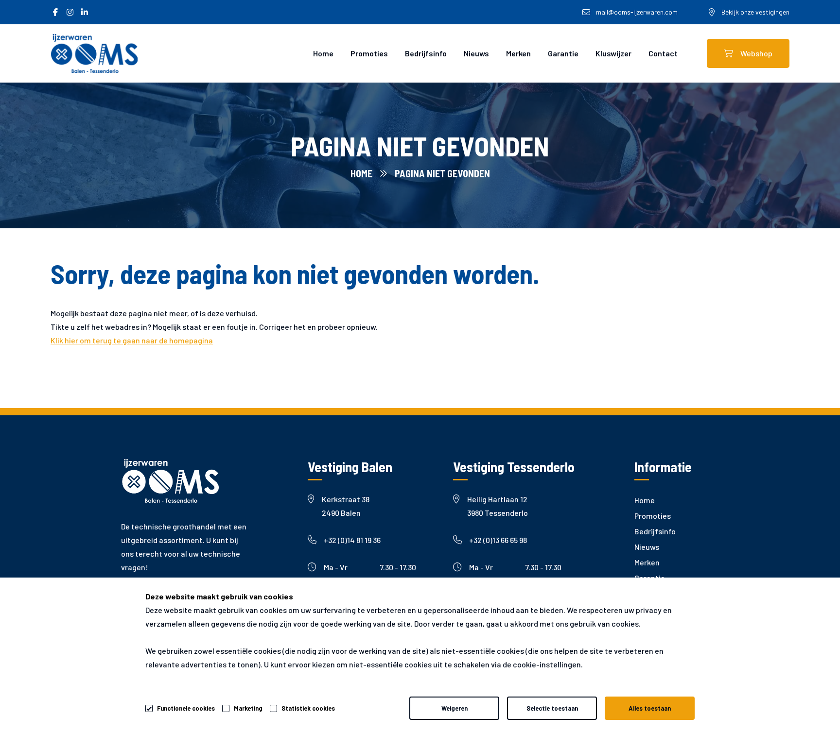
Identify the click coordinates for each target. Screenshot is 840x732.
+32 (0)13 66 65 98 (498, 540)
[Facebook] (55, 12)
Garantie (563, 53)
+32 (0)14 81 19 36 (352, 540)
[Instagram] (70, 12)
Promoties (369, 53)
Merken (518, 53)
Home (323, 53)
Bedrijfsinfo (426, 53)
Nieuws (476, 53)
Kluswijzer (613, 53)
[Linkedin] (84, 12)
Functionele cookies (186, 708)
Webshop (756, 53)
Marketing (248, 708)
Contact (663, 53)
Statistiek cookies (308, 708)
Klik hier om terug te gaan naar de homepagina (132, 340)
